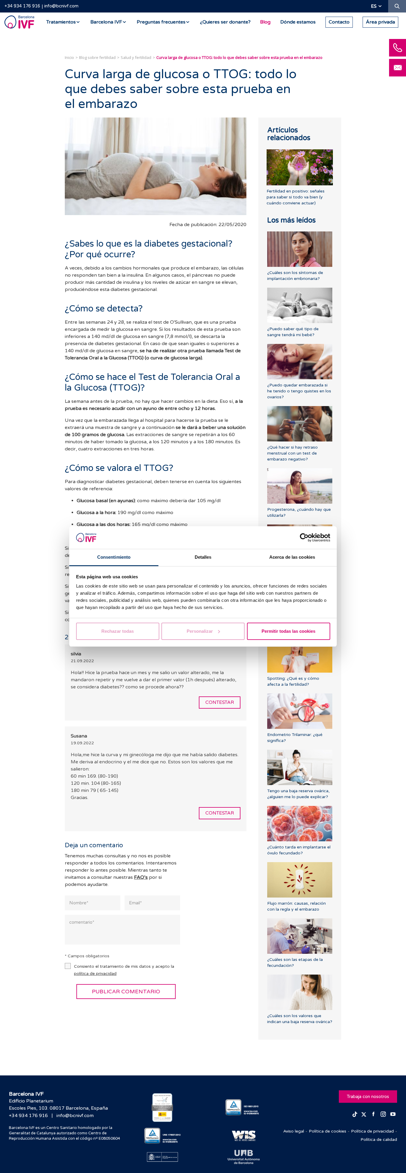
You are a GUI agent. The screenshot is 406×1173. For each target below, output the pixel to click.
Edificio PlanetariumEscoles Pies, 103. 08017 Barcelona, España (58, 1104)
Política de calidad (379, 1139)
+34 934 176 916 (22, 6)
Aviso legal (293, 1131)
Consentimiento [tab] (113, 557)
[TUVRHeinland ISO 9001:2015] (243, 1107)
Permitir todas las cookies (288, 631)
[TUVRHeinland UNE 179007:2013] (162, 1136)
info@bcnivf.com (61, 6)
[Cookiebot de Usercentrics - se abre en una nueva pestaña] (304, 537)
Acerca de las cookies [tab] (292, 557)
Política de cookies (327, 1131)
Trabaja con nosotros (368, 1096)
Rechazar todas (117, 631)
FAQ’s (141, 877)
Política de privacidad (372, 1131)
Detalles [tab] (203, 557)
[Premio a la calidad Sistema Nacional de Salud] (162, 1107)
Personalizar (200, 631)
